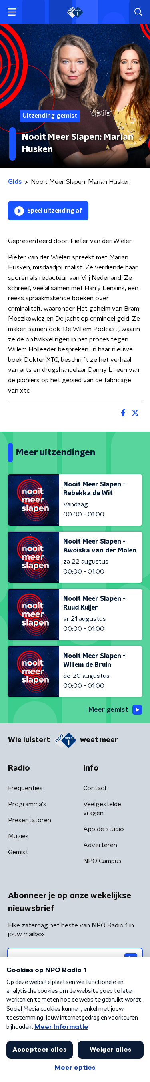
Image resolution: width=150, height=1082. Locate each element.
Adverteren (100, 845)
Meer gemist (108, 710)
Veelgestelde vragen (102, 808)
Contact (95, 788)
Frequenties (25, 788)
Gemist (18, 852)
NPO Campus (102, 861)
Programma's (27, 804)
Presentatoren (29, 820)
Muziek (18, 836)
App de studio (103, 829)
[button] (12, 12)
